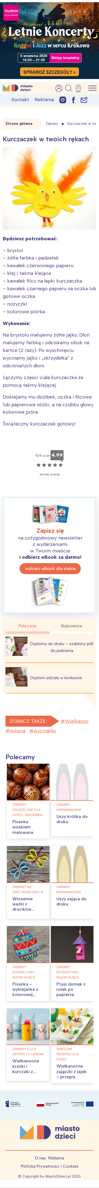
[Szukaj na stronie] (68, 88)
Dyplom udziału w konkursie (56, 677)
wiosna (17, 731)
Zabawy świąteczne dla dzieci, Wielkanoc (27, 810)
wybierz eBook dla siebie (50, 568)
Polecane (27, 625)
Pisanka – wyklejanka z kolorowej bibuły (25, 992)
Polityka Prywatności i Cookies (49, 1166)
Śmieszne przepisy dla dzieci (67, 1054)
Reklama (44, 100)
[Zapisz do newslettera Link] (84, 99)
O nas (40, 1158)
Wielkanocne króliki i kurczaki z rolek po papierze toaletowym (25, 1074)
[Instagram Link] (62, 99)
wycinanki (45, 731)
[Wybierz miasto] (80, 88)
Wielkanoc (77, 721)
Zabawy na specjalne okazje (27, 889)
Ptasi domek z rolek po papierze (71, 989)
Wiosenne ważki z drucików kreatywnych (25, 906)
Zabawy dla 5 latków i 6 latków (28, 1051)
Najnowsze (71, 625)
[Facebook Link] (73, 99)
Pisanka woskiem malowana (22, 827)
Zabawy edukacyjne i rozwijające (23, 972)
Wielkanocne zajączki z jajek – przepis (71, 1071)
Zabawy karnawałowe (68, 807)
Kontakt (20, 100)
